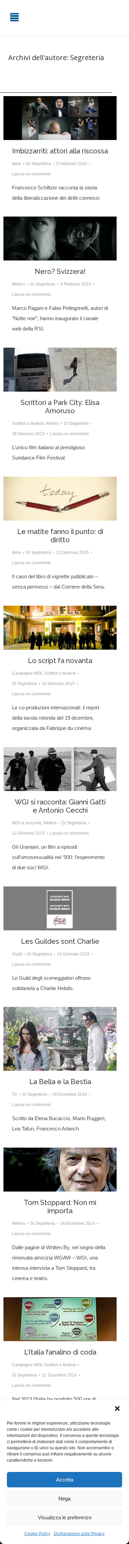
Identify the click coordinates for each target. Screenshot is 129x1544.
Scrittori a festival (28, 423)
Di (38, 163)
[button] (118, 1409)
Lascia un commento (31, 174)
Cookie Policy (37, 1533)
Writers (18, 284)
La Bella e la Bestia (60, 1082)
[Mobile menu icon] (14, 17)
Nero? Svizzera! (60, 271)
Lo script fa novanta (60, 661)
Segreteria (87, 57)
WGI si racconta (26, 823)
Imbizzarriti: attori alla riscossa (60, 151)
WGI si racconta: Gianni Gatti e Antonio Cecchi (60, 806)
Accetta (64, 1480)
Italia (16, 163)
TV (14, 1094)
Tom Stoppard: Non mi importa (60, 1206)
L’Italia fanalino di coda (60, 1352)
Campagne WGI (27, 673)
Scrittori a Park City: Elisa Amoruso (60, 406)
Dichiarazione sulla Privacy (79, 1533)
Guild (17, 954)
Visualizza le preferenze (65, 1517)
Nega (64, 1498)
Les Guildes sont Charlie (60, 941)
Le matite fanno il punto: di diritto (60, 535)
